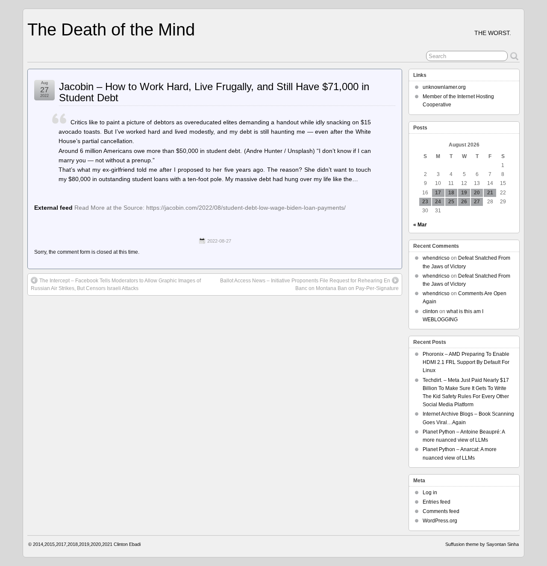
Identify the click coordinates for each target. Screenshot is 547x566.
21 (490, 193)
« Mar (420, 225)
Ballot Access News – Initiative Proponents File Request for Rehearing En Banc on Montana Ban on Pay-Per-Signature (309, 284)
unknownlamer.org (444, 87)
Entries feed (436, 502)
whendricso (436, 258)
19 (464, 193)
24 (438, 202)
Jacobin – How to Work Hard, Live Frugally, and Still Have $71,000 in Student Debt (214, 92)
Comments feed (441, 511)
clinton (430, 311)
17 (438, 193)
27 (477, 202)
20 (477, 193)
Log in (430, 493)
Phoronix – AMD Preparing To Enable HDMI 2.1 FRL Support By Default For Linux (466, 362)
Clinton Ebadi (127, 544)
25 (451, 202)
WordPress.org (440, 521)
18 (451, 193)
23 (425, 202)
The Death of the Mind (111, 29)
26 (464, 202)
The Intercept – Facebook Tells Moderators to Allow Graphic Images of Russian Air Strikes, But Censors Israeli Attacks (116, 284)
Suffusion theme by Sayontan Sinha (482, 544)
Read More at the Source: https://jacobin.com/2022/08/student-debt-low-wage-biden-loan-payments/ (210, 207)
